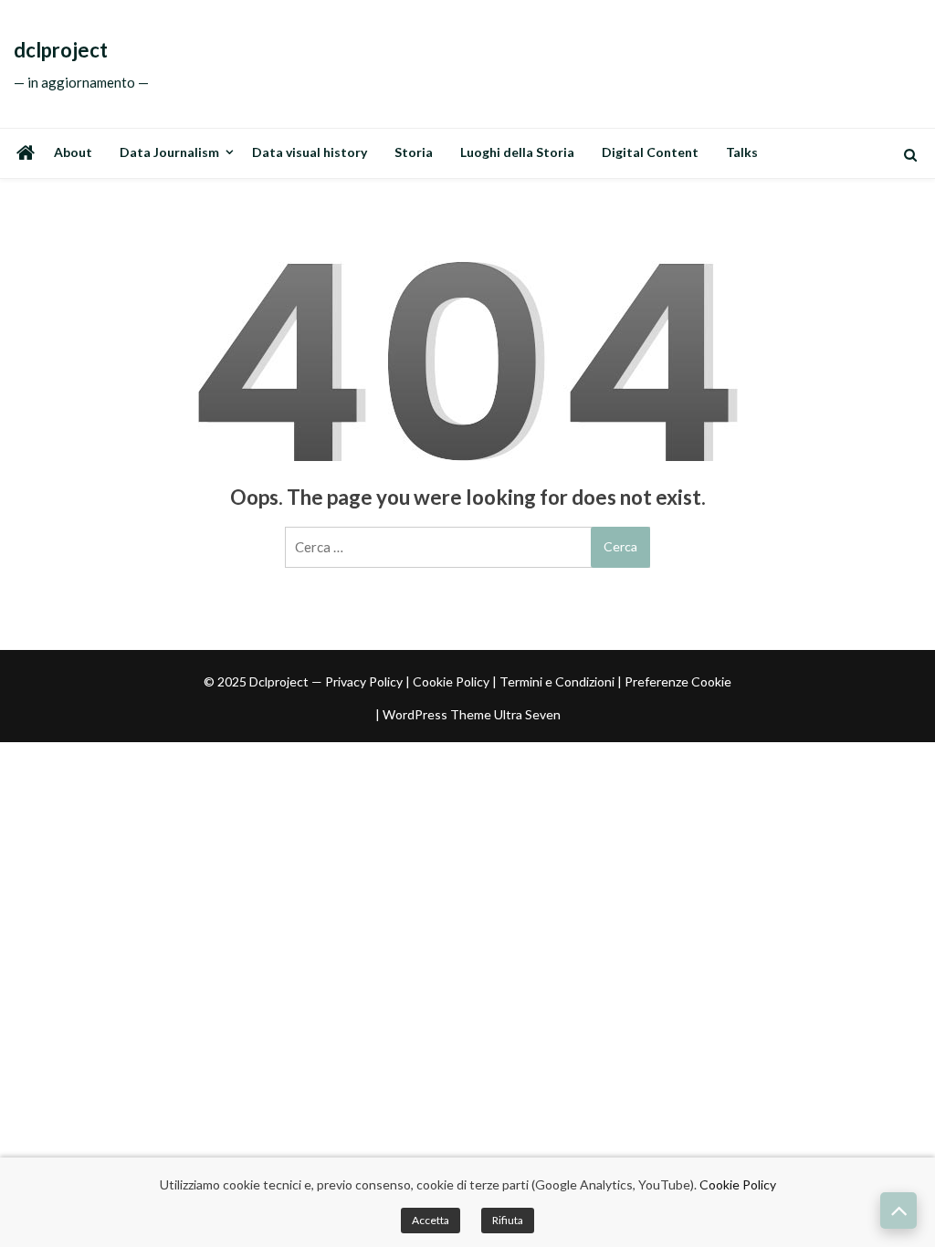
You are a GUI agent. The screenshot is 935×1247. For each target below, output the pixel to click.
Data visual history (309, 152)
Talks (742, 152)
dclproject (61, 50)
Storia (413, 152)
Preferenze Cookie (678, 681)
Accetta (430, 1220)
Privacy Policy (364, 681)
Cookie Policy (451, 681)
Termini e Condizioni (557, 681)
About (73, 152)
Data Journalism (169, 152)
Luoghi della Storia (517, 152)
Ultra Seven (527, 714)
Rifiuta (507, 1220)
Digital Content (650, 152)
